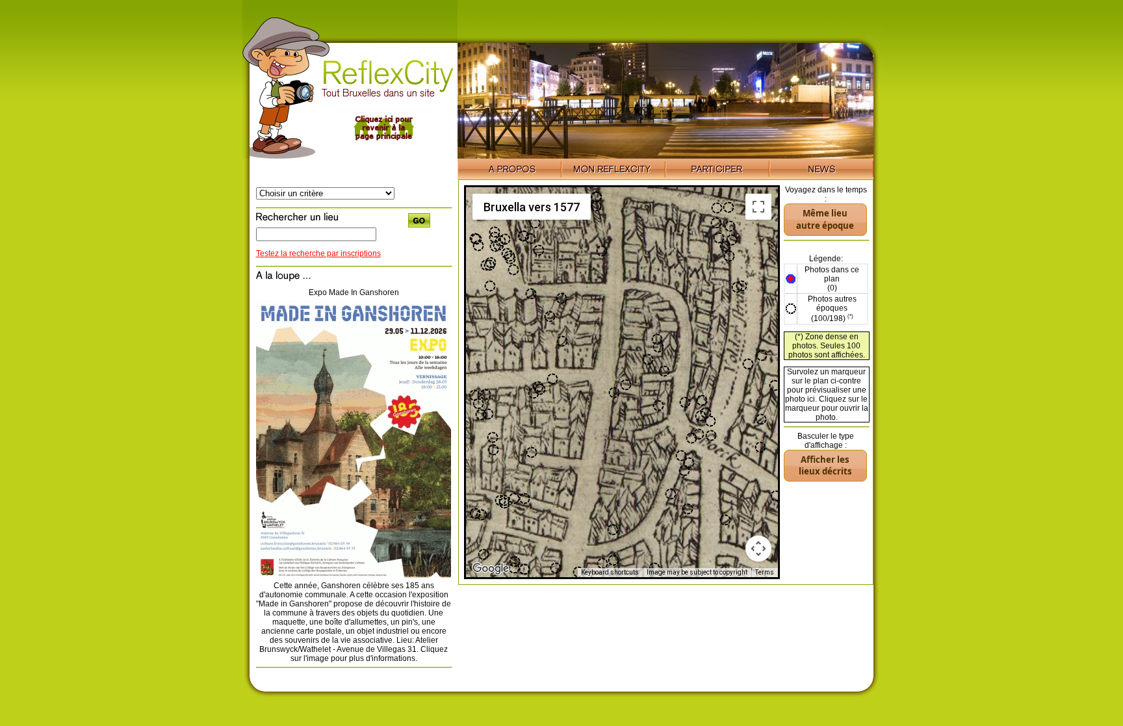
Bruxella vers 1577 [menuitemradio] (532, 207)
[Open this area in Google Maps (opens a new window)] (490, 568)
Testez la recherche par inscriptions (318, 253)
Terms (764, 572)
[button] (475, 513)
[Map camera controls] (758, 549)
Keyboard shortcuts (610, 572)
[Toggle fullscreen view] (758, 207)
